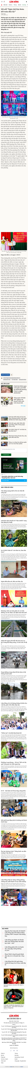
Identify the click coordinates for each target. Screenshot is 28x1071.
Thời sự (15, 4)
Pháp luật (3, 1057)
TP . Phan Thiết (14, 379)
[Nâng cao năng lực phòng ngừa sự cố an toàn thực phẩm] (4, 444)
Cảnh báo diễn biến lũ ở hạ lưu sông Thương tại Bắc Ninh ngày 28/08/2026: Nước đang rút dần (17, 418)
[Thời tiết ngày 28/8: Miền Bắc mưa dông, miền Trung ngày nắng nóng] (4, 425)
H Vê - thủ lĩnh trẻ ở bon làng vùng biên (13, 791)
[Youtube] (14, 1050)
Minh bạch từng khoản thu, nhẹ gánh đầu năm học (17, 436)
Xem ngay (23, 405)
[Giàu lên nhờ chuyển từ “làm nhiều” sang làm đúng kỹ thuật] (14, 538)
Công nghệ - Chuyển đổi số (20, 1060)
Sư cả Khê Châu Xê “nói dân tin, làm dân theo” (17, 430)
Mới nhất (5, 4)
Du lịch (16, 1059)
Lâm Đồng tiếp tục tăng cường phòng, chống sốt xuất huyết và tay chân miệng (13, 880)
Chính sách (3, 1060)
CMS (12, 1066)
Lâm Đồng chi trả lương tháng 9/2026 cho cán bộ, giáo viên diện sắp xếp (14, 704)
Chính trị (10, 4)
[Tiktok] (11, 1050)
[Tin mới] (4, 1)
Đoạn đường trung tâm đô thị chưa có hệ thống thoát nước (13, 673)
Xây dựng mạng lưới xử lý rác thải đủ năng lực (12, 491)
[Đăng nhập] (26, 1)
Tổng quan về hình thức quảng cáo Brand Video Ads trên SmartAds (19, 400)
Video (2, 1062)
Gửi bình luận (6, 454)
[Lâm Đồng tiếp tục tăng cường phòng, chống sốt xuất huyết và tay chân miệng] (14, 897)
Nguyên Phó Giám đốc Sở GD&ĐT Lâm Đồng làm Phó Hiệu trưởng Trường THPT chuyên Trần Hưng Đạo (15, 933)
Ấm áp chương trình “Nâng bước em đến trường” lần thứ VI (13, 852)
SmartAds (5, 405)
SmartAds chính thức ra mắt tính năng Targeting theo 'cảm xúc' (12, 477)
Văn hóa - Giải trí (4, 1059)
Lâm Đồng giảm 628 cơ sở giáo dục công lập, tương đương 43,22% (14, 948)
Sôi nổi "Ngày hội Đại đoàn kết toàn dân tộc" (12, 377)
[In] (11, 375)
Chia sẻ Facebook (6, 374)
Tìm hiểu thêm (5, 480)
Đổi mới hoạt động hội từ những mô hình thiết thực (14, 821)
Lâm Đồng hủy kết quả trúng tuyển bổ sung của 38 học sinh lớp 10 (15, 963)
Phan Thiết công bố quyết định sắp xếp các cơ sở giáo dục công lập (14, 955)
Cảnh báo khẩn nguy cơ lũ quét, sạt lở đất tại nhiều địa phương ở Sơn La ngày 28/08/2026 (20, 389)
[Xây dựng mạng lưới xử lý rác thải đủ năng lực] (14, 508)
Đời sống (24, 4)
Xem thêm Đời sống (7, 487)
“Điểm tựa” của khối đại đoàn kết (11, 733)
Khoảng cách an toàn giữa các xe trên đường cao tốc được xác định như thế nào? (14, 611)
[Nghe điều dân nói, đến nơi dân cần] (14, 598)
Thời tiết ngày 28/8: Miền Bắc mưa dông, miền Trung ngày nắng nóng (16, 424)
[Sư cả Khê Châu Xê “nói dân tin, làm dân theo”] (4, 431)
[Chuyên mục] (2, 1)
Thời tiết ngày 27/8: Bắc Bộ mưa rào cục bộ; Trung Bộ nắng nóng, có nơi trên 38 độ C (14, 642)
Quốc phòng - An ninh (19, 1057)
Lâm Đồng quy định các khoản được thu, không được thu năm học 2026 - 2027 (14, 941)
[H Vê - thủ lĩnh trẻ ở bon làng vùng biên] (14, 808)
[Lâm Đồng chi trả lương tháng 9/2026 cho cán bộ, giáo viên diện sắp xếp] (14, 720)
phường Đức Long (7, 379)
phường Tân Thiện (22, 379)
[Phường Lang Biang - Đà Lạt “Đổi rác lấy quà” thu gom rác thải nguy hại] (14, 778)
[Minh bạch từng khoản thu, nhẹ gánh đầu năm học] (4, 437)
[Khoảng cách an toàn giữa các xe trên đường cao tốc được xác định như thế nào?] (14, 628)
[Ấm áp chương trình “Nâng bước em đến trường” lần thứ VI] (14, 867)
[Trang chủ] (2, 4)
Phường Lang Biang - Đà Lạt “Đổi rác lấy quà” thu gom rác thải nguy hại (13, 763)
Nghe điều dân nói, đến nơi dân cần (12, 581)
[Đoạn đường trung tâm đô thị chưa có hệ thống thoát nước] (14, 691)
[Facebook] (17, 1050)
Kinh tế (19, 4)
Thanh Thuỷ (3, 13)
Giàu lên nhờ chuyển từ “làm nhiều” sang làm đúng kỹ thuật (14, 521)
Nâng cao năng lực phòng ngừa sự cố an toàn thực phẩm (17, 442)
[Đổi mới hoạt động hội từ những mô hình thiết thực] (14, 839)
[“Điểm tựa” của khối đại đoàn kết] (14, 750)
